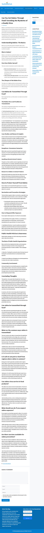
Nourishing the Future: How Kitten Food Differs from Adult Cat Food (37, 33)
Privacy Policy (3, 12)
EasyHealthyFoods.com (19, 531)
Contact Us (41, 8)
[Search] (33, 23)
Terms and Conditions (10, 12)
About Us (35, 8)
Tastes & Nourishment (29, 8)
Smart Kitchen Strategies (9, 8)
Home (2, 8)
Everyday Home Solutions (19, 8)
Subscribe (27, 518)
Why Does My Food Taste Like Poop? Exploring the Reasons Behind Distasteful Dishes (37, 40)
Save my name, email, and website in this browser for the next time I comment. (14, 496)
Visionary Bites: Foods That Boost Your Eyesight (37, 72)
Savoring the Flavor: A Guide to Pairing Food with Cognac (37, 52)
